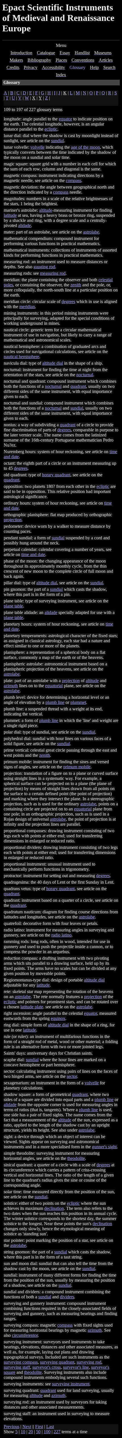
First (39, 1426)
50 (38, 1431)
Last (50, 1426)
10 (23, 1431)
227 (57, 1431)
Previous (11, 1426)
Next (26, 1426)
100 (47, 1431)
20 (30, 1431)
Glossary (77, 67)
